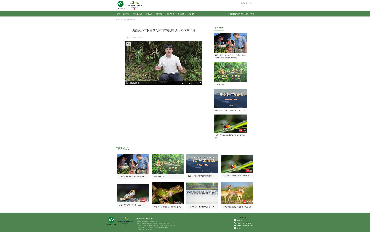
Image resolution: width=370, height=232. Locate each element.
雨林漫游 (149, 14)
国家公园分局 (137, 14)
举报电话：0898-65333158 (244, 223)
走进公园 (125, 14)
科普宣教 (181, 14)
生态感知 (191, 14)
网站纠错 (239, 228)
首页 (118, 14)
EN (251, 3)
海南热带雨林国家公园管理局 (238, 14)
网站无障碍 (244, 218)
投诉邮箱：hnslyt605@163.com (245, 225)
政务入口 (244, 3)
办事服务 (239, 220)
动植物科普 (170, 14)
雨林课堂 (159, 14)
